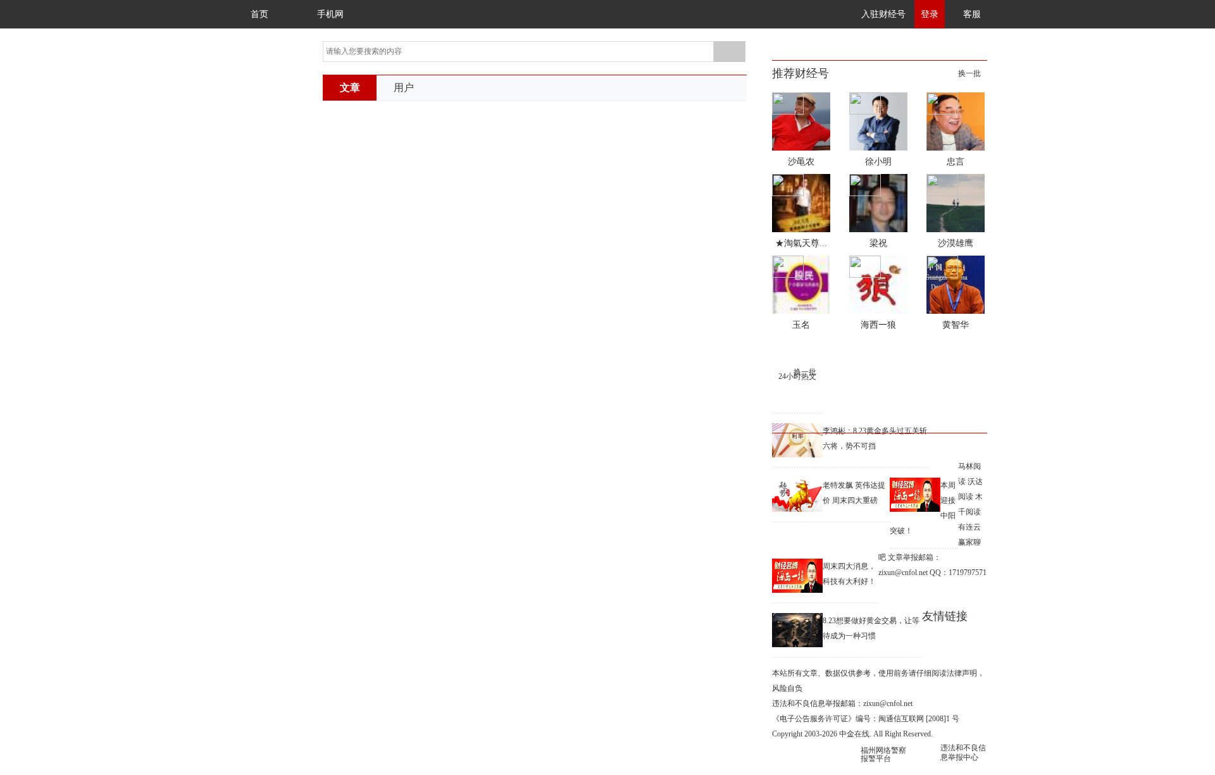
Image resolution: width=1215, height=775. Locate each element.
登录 (929, 14)
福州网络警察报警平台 (883, 754)
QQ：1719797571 (958, 572)
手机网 (330, 14)
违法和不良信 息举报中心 (963, 752)
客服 (972, 14)
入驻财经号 (883, 14)
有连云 (969, 527)
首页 (259, 14)
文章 (350, 87)
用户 (404, 87)
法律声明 (962, 673)
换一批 (969, 73)
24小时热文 (797, 376)
